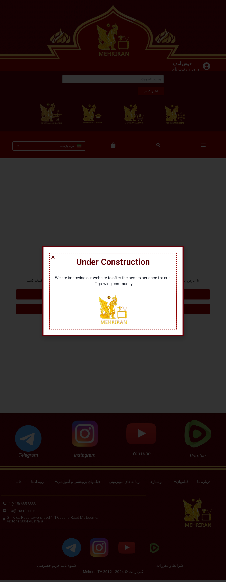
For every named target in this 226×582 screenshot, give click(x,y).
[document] (113, 291)
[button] (53, 257)
